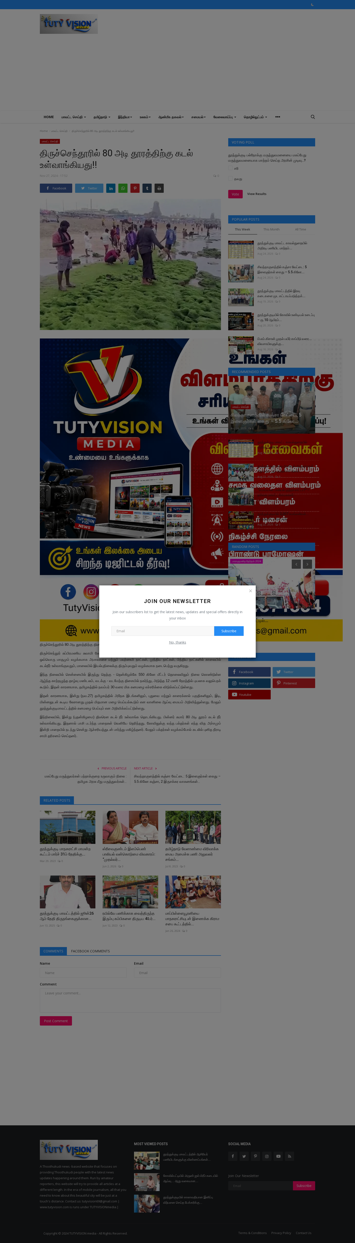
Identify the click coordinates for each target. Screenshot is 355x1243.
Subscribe (228, 631)
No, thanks (177, 642)
